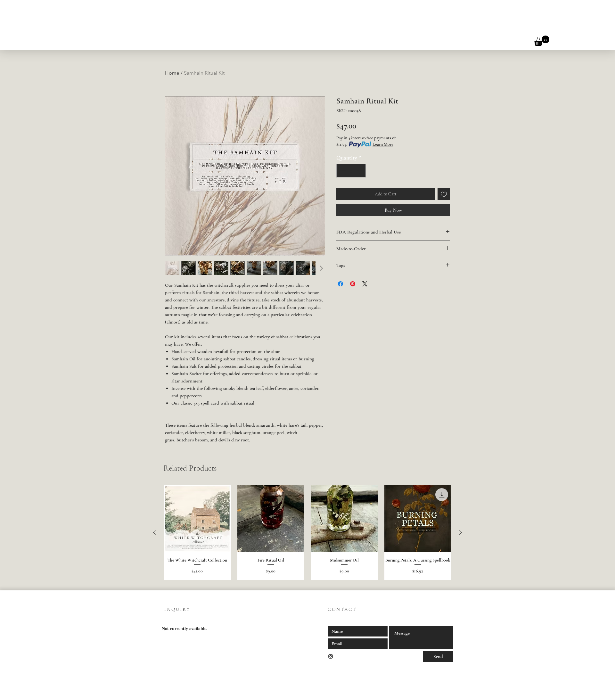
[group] (307, 532)
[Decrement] (342, 170)
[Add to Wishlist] (444, 194)
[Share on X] (365, 284)
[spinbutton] (351, 170)
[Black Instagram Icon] (330, 656)
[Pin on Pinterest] (353, 284)
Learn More (383, 144)
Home (172, 73)
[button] (541, 41)
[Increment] (360, 170)
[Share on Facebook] (340, 284)
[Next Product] (460, 532)
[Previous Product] (154, 532)
